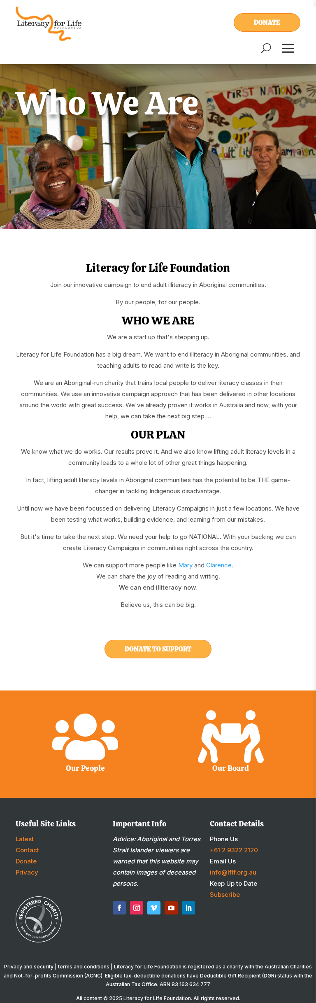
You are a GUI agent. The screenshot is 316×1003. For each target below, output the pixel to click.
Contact (27, 850)
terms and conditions (83, 966)
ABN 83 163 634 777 (185, 984)
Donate (267, 22)
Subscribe (225, 894)
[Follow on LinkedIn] (188, 907)
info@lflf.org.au (233, 872)
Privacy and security (28, 966)
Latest (25, 839)
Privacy (27, 872)
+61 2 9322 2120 (234, 850)
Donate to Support (158, 649)
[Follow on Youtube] (171, 907)
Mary (185, 565)
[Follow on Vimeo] (153, 907)
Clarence (219, 565)
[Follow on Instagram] (136, 907)
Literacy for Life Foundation (157, 998)
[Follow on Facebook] (119, 907)
